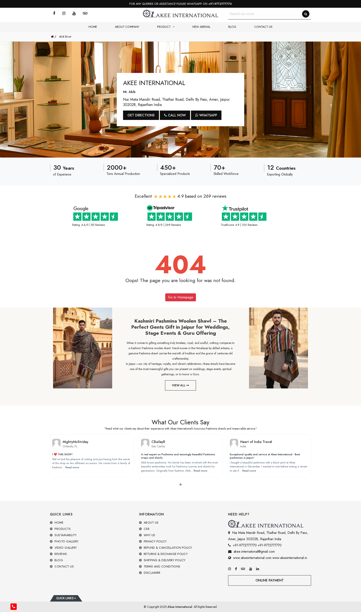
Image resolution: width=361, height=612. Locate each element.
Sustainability (65, 535)
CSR (146, 529)
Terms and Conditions (161, 566)
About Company (127, 27)
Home (93, 27)
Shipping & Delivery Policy (164, 560)
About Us (151, 522)
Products (62, 529)
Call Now (176, 115)
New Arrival (201, 27)
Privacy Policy (155, 541)
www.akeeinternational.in (289, 557)
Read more (72, 467)
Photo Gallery (66, 541)
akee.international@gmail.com (254, 551)
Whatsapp (207, 115)
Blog (232, 27)
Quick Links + (66, 598)
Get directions (141, 115)
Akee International (180, 607)
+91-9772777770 (220, 4)
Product (164, 27)
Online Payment (269, 580)
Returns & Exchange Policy (165, 554)
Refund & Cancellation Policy (167, 548)
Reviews (60, 554)
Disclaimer (151, 573)
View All (179, 385)
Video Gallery (65, 548)
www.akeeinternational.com (252, 557)
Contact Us (263, 27)
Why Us (149, 535)
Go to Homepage (180, 297)
